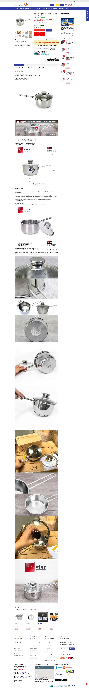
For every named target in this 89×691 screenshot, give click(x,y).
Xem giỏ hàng (47, 648)
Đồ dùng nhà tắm (19, 638)
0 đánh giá (38, 17)
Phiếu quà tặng (47, 646)
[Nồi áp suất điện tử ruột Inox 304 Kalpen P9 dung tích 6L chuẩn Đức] (63, 72)
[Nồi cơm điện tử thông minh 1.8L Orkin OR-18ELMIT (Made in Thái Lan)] (63, 64)
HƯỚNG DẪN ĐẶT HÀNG (39, 65)
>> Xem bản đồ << (54, 49)
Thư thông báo (47, 650)
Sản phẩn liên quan (20, 609)
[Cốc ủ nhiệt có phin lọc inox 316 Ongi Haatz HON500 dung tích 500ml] (63, 49)
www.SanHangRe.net (18, 683)
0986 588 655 (70, 5)
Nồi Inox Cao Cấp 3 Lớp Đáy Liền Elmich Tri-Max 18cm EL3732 (30, 625)
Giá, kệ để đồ (49, 636)
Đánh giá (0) (28, 65)
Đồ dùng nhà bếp (34, 636)
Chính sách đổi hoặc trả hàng (19, 658)
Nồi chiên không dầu (65, 638)
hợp (15, 607)
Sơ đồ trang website (33, 655)
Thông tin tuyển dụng (33, 646)
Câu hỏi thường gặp (17, 653)
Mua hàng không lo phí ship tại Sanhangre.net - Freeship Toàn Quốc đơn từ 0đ (67, 28)
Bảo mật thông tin (17, 648)
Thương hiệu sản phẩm (33, 653)
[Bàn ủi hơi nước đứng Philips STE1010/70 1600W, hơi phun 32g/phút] (63, 79)
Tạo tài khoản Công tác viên (49, 658)
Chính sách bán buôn (33, 648)
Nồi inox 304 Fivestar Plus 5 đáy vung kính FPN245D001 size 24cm (19, 625)
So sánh (54, 1)
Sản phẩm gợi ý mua (34, 609)
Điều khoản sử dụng (17, 646)
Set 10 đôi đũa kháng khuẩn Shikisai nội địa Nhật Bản (54, 625)
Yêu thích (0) (60, 1)
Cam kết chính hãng (33, 645)
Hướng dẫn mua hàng (33, 650)
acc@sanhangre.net (18, 680)
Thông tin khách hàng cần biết (19, 650)
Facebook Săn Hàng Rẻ (19, 681)
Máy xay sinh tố (34, 638)
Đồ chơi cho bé (19, 636)
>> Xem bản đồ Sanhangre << (20, 679)
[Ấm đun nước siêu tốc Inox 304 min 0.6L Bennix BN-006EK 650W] (63, 42)
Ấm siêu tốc (64, 636)
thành (18, 607)
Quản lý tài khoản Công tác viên (50, 660)
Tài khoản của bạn (48, 645)
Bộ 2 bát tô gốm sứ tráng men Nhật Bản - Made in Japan (42, 625)
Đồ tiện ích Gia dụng (50, 638)
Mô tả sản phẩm (19, 65)
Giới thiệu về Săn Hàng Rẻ (18, 645)
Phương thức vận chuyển (18, 655)
